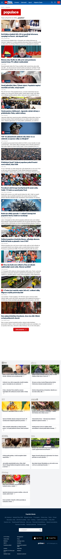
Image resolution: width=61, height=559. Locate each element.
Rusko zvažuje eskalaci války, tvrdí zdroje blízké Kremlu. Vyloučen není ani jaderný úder (15, 375)
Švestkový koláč (41, 524)
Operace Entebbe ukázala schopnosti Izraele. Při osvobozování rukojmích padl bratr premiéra (15, 419)
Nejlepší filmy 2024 (18, 517)
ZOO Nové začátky (21, 519)
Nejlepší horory (28, 517)
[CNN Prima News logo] (8, 2)
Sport (30, 2)
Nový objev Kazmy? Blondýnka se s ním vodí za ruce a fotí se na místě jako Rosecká (45, 464)
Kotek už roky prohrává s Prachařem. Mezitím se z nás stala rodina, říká (44, 390)
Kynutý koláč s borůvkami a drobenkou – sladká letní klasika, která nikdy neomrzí (44, 411)
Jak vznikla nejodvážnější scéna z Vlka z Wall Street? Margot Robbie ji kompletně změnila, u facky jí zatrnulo (16, 465)
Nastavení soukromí (21, 553)
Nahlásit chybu (7, 553)
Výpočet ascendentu (51, 522)
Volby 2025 (51, 519)
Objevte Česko (38, 2)
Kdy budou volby (11, 519)
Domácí (17, 2)
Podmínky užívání (7, 545)
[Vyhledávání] (52, 2)
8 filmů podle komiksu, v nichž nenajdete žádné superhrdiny (14, 456)
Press (18, 538)
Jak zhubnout (8, 517)
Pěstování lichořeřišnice (38, 522)
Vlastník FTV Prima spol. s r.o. (9, 551)
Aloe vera (28, 522)
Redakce (19, 550)
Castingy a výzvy (20, 541)
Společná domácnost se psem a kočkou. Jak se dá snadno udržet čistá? (15, 493)
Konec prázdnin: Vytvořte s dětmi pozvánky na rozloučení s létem (14, 500)
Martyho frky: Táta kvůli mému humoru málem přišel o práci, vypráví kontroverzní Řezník (45, 448)
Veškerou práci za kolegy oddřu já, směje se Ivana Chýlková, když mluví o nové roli (44, 375)
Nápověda (19, 548)
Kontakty (19, 543)
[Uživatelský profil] (55, 2)
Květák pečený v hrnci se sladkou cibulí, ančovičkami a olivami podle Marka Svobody (43, 427)
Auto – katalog (31, 519)
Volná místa (6, 538)
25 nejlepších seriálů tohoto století (11, 447)
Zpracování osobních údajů (21, 546)
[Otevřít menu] (2, 2)
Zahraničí (23, 2)
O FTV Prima (6, 536)
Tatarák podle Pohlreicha (18, 522)
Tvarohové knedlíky (20, 524)
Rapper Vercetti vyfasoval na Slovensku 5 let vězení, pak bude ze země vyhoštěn (45, 456)
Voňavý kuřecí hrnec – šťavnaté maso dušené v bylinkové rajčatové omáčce (44, 419)
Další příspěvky (20, 329)
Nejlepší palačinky (31, 524)
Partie (50, 517)
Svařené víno (7, 522)
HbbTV (5, 543)
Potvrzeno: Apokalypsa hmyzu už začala (13, 411)
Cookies (5, 548)
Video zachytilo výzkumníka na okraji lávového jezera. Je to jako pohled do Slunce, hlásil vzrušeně (15, 427)
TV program (36, 517)
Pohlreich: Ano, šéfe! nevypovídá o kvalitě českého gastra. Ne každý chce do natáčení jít (15, 383)
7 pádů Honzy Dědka (42, 519)
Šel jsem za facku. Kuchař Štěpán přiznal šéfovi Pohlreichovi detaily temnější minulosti (44, 383)
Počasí (54, 517)
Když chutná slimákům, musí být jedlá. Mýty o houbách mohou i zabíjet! (14, 485)
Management (20, 536)
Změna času (44, 517)
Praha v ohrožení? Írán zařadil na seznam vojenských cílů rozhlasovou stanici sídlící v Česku (15, 390)
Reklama (6, 541)
